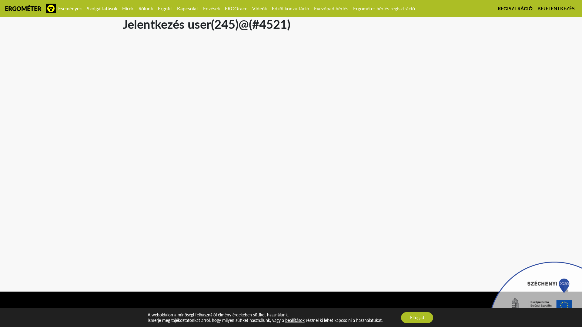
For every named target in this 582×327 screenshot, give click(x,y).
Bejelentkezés (556, 8)
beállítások (295, 320)
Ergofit (165, 8)
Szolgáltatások (102, 8)
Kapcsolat (187, 8)
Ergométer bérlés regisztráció (384, 8)
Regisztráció (515, 8)
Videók (259, 8)
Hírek (128, 8)
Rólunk (146, 8)
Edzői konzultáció (290, 8)
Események (70, 8)
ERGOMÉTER (23, 8)
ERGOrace (236, 8)
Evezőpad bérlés (331, 8)
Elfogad (417, 317)
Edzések (211, 8)
